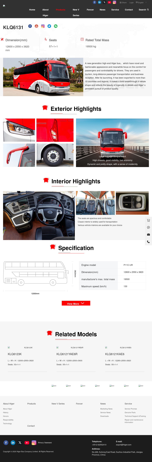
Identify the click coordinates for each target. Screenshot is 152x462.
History (5, 412)
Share (124, 2)
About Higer (45, 12)
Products (60, 9)
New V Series (76, 12)
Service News (105, 412)
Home (32, 9)
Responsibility (8, 420)
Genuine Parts (130, 412)
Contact (129, 9)
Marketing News (106, 409)
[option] (27, 359)
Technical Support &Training (135, 416)
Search (142, 9)
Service (115, 9)
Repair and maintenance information (134, 421)
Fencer (90, 9)
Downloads (104, 416)
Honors (6, 416)
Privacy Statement (45, 442)
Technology (7, 423)
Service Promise (131, 409)
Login (132, 2)
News (102, 9)
